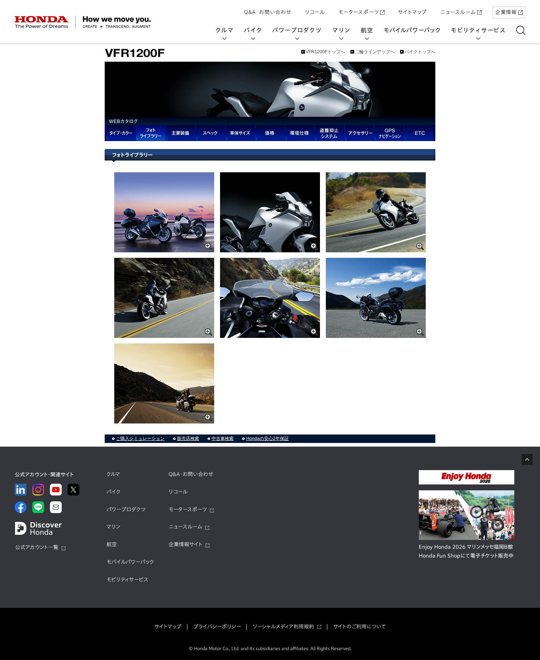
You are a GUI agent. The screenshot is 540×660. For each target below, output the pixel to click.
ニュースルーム (458, 12)
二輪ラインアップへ (375, 51)
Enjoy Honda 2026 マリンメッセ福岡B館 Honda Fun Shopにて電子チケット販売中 (466, 551)
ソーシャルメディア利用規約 (283, 626)
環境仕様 (299, 133)
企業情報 (506, 12)
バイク (253, 30)
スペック (210, 133)
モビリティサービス (478, 30)
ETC (418, 133)
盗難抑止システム (329, 133)
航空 (367, 30)
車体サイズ (240, 133)
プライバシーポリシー (217, 626)
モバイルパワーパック (412, 30)
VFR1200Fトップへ (325, 51)
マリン (341, 30)
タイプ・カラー (120, 133)
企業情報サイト (185, 544)
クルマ (224, 30)
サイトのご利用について (359, 626)
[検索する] (520, 30)
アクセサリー (359, 133)
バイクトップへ (419, 51)
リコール (315, 12)
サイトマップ (412, 12)
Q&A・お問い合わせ (268, 12)
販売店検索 (188, 438)
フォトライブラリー (151, 133)
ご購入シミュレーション (140, 438)
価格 (270, 133)
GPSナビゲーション (389, 133)
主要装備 (180, 133)
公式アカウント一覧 (36, 547)
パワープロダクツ (296, 30)
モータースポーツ (358, 12)
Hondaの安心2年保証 (267, 438)
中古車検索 (223, 438)
